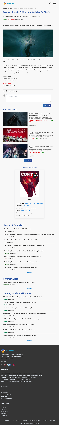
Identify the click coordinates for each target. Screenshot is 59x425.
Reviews (38, 420)
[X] (2, 364)
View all (29, 272)
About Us (3, 407)
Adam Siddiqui (11, 19)
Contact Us (4, 415)
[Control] (29, 196)
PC (18, 420)
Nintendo (25, 420)
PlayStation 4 (27, 203)
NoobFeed (5, 8)
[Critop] (13, 365)
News (11, 8)
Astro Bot (31, 138)
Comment (47, 105)
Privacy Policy (4, 413)
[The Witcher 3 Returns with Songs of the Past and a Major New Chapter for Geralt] (15, 125)
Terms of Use (4, 411)
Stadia (41, 25)
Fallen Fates (4, 396)
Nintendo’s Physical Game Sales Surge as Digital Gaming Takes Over (18, 377)
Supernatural (24, 213)
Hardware (52, 420)
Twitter (5, 80)
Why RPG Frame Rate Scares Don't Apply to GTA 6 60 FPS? (15, 379)
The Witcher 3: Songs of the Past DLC (38, 120)
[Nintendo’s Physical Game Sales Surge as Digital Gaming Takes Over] (15, 141)
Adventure (27, 210)
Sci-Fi (30, 213)
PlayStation (6, 420)
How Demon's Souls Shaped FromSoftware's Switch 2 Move (16, 381)
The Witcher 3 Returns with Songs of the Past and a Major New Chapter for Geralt (40, 114)
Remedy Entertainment (30, 208)
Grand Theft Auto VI (34, 152)
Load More (28, 160)
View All (29, 288)
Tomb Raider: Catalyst (6, 398)
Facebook (15, 80)
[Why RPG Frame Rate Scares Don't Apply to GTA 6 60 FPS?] (15, 157)
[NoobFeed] (8, 3)
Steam (38, 203)
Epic (41, 203)
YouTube (9, 80)
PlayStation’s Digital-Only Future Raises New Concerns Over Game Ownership (21, 373)
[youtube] (5, 365)
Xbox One (33, 203)
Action (22, 210)
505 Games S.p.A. (28, 205)
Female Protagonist (37, 213)
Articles (45, 420)
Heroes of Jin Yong (6, 394)
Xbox (13, 420)
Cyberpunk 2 (4, 392)
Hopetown (4, 390)
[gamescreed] (9, 365)
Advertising (4, 409)
